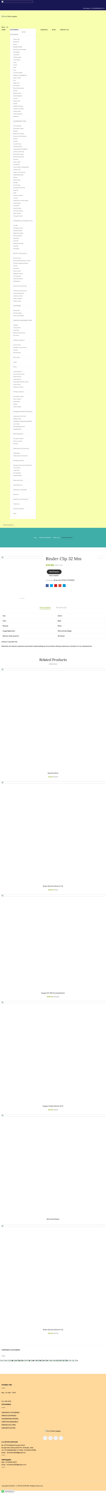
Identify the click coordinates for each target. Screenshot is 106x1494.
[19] (45, 1361)
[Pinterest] (55, 585)
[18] (35, 1361)
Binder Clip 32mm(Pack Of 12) (53, 886)
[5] (72, 1361)
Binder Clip (56, 537)
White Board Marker (53, 1219)
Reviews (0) (61, 607)
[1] (66, 1361)
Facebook (45, 1438)
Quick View (14, 768)
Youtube (61, 1438)
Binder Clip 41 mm (103, 557)
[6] (75, 1361)
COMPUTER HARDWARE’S (10, 1422)
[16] (63, 1361)
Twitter (50, 1438)
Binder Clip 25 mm (99, 557)
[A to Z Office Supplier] (9, 16)
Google (56, 1438)
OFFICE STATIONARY (45, 537)
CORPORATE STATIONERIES (11, 1412)
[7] (27, 1361)
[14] (41, 1361)
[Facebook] (47, 585)
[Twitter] (51, 585)
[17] (59, 1361)
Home (35, 537)
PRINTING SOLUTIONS (9, 1425)
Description (45, 607)
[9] (38, 1361)
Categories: (49, 580)
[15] (79, 1361)
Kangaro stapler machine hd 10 (53, 1106)
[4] (69, 1361)
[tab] (45, 607)
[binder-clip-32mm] (22, 576)
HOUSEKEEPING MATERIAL (10, 1419)
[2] (11, 1361)
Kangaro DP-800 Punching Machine (53, 993)
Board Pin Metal (53, 773)
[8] (24, 1361)
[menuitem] (3, 30)
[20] (7, 1361)
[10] (3, 1361)
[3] (55, 1361)
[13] (52, 1361)
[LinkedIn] (64, 585)
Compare (65, 576)
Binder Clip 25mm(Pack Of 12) (53, 1330)
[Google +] (59, 585)
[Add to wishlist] (9, 768)
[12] (31, 1361)
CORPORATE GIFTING (8, 1428)
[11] (49, 1361)
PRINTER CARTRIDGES (9, 1416)
